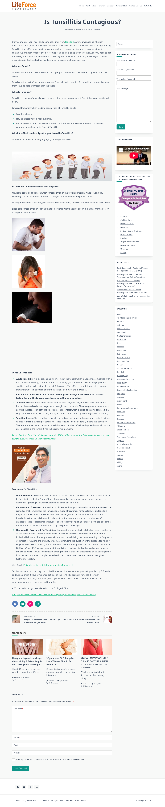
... (38, 672)
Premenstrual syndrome (127, 408)
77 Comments (19, 680)
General (120, 365)
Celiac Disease (123, 328)
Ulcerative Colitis (127, 245)
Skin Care (121, 426)
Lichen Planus (126, 234)
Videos (120, 458)
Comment (18, 708)
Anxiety (120, 321)
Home (81, 6)
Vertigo (120, 455)
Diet (119, 343)
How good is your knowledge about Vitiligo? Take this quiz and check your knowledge (27, 661)
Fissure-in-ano (123, 357)
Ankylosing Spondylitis (127, 318)
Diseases (110, 6)
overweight (122, 401)
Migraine (121, 393)
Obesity (120, 397)
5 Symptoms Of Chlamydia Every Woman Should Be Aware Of (60, 661)
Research (121, 419)
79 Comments (95, 30)
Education (121, 350)
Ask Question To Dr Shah (95, 6)
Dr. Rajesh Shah (121, 6)
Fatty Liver (121, 354)
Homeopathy (122, 375)
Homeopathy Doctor (125, 379)
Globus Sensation (124, 368)
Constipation (122, 332)
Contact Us (133, 6)
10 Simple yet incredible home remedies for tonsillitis (48, 565)
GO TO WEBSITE (146, 6)
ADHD (119, 314)
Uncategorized (123, 448)
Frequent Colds (127, 223)
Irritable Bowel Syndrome (131, 231)
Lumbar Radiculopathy (127, 390)
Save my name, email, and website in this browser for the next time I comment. (50, 759)
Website (17, 753)
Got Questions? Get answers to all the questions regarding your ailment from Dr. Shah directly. (54, 594)
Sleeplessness (123, 430)
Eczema (120, 346)
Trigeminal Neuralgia (129, 242)
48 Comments (53, 683)
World (119, 466)
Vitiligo (123, 252)
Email (16, 745)
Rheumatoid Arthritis (126, 422)
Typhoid (120, 440)
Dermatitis (121, 339)
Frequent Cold (123, 361)
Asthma (123, 216)
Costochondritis (124, 336)
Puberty (120, 415)
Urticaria (124, 249)
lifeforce (70, 30)
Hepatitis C (125, 227)
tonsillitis (69, 41)
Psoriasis (124, 238)
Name (17, 737)
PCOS (119, 404)
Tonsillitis (121, 433)
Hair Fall (120, 372)
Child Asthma (126, 220)
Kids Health (122, 383)
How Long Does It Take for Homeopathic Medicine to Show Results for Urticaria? (131, 283)
